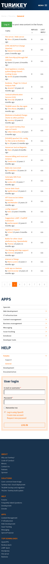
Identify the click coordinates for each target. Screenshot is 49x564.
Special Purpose (7, 533)
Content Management (9, 518)
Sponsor (4, 472)
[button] (42, 5)
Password (8, 398)
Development (8, 368)
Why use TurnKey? (8, 457)
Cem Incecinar (13, 271)
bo (9, 143)
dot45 (10, 76)
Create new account (15, 415)
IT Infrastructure (10, 315)
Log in (6, 24)
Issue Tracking (6, 527)
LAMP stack (5, 548)
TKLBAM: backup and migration (12, 487)
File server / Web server (14, 37)
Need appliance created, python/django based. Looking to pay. (15, 71)
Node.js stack (6, 545)
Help (6, 347)
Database (7, 336)
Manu (10, 150)
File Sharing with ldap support (16, 250)
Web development (10, 311)
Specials (6, 307)
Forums (12, 16)
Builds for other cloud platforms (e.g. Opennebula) (16, 239)
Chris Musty (12, 108)
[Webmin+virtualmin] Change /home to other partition (16, 116)
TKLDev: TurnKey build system (12, 490)
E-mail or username (12, 388)
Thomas (11, 244)
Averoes (11, 253)
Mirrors (3, 463)
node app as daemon (13, 268)
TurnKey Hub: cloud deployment (13, 484)
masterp (11, 120)
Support (8, 360)
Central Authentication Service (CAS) (14, 95)
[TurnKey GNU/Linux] (14, 7)
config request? (11, 209)
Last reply (43, 30)
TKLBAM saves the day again (16, 106)
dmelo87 (11, 88)
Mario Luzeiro (13, 262)
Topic (7, 31)
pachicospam (13, 223)
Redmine (4, 557)
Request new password (16, 418)
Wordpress (5, 551)
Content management (12, 319)
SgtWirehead (13, 191)
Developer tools (9, 340)
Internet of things (12, 259)
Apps (6, 299)
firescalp (11, 99)
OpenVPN (5, 542)
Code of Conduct (7, 460)
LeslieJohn (12, 182)
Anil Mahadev (13, 202)
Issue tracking (9, 331)
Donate (4, 508)
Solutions (6, 478)
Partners (4, 469)
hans (9, 211)
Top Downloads (9, 538)
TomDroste (12, 161)
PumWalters (12, 170)
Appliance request (12, 230)
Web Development (8, 524)
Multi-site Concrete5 (13, 168)
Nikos (10, 39)
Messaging (7, 327)
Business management (12, 323)
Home (4, 16)
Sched (10, 232)
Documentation (9, 372)
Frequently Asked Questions (11, 503)
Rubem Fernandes (15, 51)
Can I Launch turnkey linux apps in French (15, 128)
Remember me (12, 408)
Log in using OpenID (15, 412)
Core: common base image (11, 481)
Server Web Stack (12, 188)
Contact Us (5, 466)
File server (5, 554)
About (4, 454)
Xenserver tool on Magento (16, 147)
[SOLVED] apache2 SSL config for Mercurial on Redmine (16, 139)
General (8, 364)
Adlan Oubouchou (14, 132)
